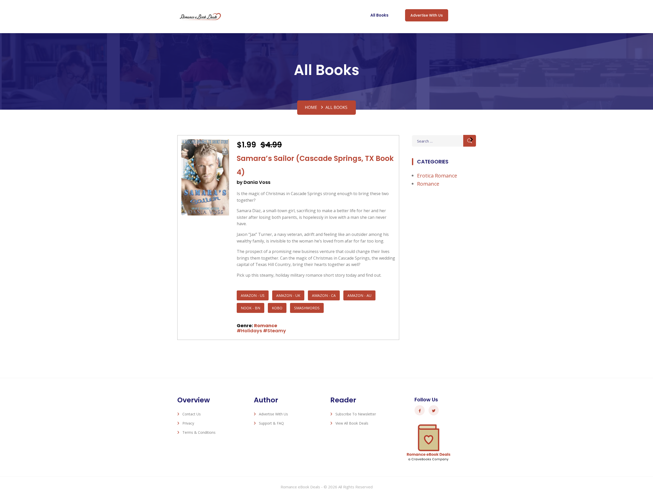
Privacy (188, 423)
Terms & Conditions (199, 432)
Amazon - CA (324, 295)
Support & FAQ (271, 423)
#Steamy (274, 330)
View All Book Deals (351, 423)
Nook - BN (250, 307)
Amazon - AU (359, 295)
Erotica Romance (437, 175)
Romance (265, 325)
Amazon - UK (288, 295)
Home (311, 107)
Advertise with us (426, 15)
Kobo (277, 307)
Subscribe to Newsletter (355, 414)
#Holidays (249, 330)
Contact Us (191, 414)
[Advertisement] (444, 275)
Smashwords (307, 307)
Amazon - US (253, 295)
